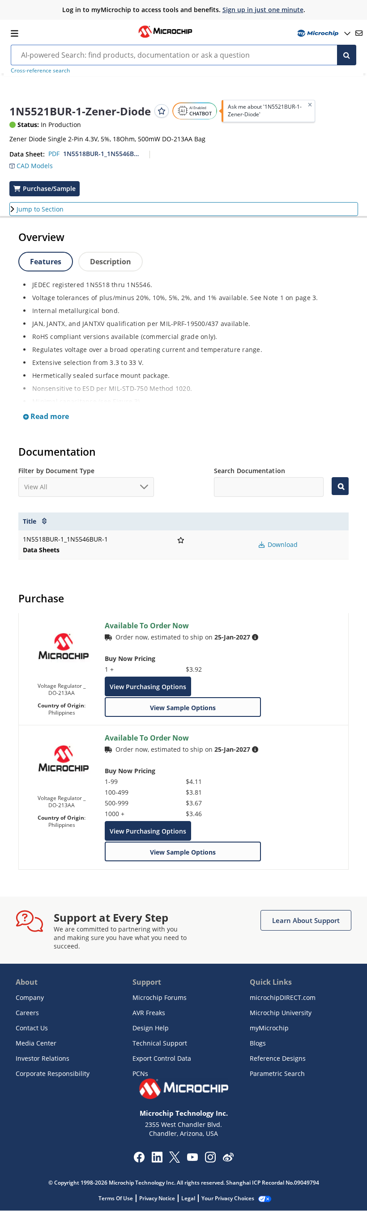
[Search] (346, 55)
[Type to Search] (340, 486)
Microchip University (281, 1012)
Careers (27, 1012)
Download (282, 544)
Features (45, 262)
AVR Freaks (148, 1012)
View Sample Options (183, 707)
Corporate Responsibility (53, 1073)
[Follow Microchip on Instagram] (210, 1160)
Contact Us (32, 1028)
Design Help (150, 1028)
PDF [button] (54, 153)
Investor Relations (42, 1058)
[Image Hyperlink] (165, 36)
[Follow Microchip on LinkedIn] (156, 1160)
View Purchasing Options (148, 686)
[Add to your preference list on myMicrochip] (161, 111)
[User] (322, 33)
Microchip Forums (159, 997)
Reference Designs (278, 1058)
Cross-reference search (40, 70)
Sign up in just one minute (262, 9)
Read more (49, 416)
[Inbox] (359, 33)
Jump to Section (40, 209)
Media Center (36, 1043)
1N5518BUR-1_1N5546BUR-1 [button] (102, 153)
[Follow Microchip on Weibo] (228, 1159)
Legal (188, 1198)
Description (110, 262)
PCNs (140, 1073)
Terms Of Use (115, 1198)
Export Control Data (161, 1058)
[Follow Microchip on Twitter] (174, 1160)
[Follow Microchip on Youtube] (192, 1158)
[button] (35, 167)
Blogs (258, 1043)
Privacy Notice (157, 1198)
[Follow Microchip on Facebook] (139, 1160)
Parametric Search (277, 1073)
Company (30, 997)
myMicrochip (269, 1028)
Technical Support (159, 1043)
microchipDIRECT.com (283, 997)
